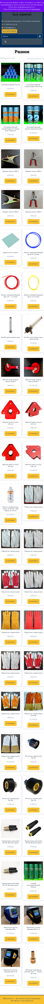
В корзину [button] (10, 94)
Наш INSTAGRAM (9, 31)
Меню (5, 36)
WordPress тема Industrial (22, 1001)
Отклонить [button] (36, 9)
